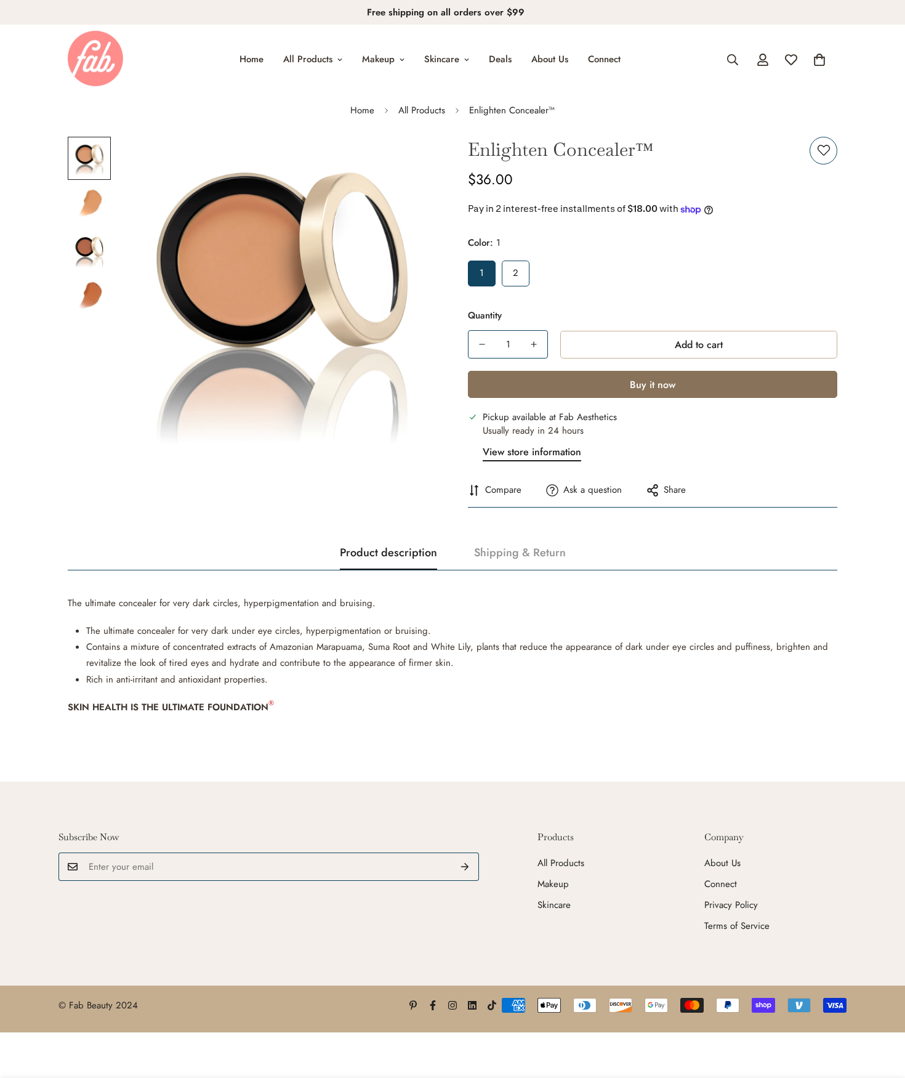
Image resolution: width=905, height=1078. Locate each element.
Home (251, 59)
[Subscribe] (465, 867)
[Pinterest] (413, 1005)
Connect (604, 59)
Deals (500, 59)
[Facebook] (433, 1005)
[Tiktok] (492, 1005)
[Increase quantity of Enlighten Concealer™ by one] (533, 344)
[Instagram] (452, 1005)
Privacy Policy (731, 905)
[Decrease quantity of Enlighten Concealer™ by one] (482, 344)
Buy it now (652, 385)
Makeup (378, 59)
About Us (549, 59)
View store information (532, 452)
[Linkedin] (472, 1005)
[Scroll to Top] (881, 1011)
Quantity (485, 315)
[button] (819, 60)
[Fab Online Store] (95, 59)
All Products (307, 59)
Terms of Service (737, 926)
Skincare (441, 59)
